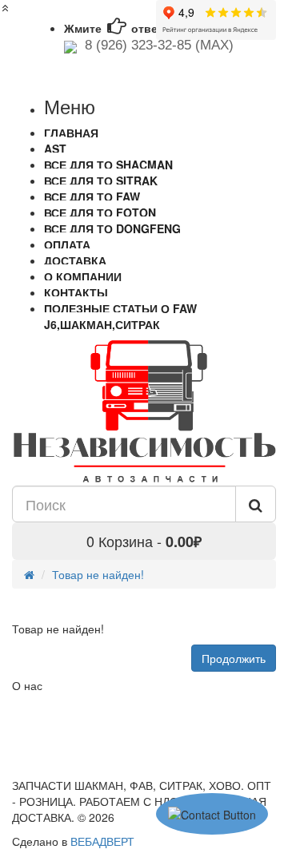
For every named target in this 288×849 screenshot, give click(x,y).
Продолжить (234, 658)
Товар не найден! (98, 574)
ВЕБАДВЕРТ (102, 841)
